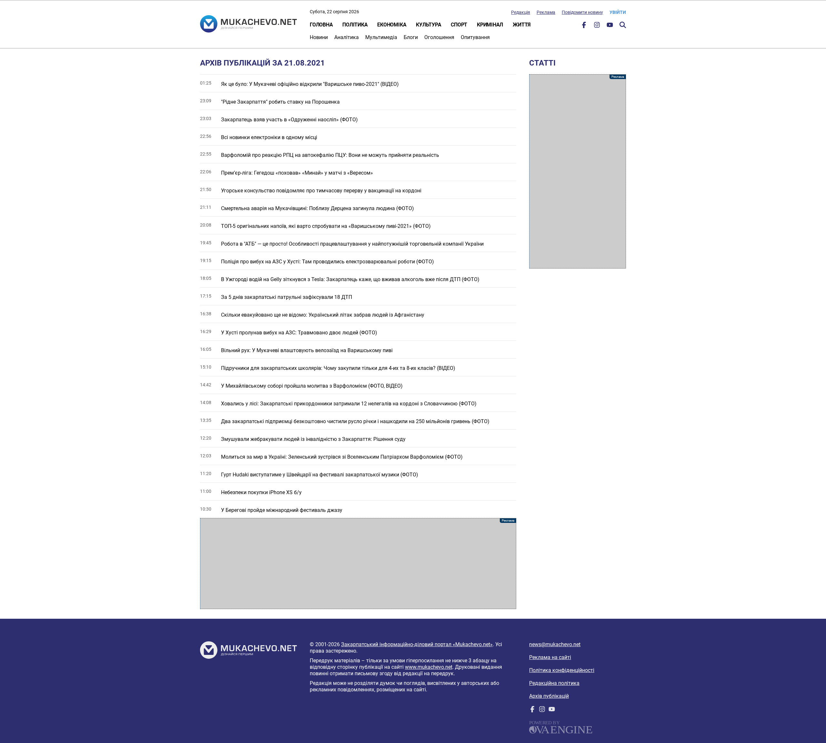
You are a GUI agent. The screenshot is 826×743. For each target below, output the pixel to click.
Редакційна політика (554, 683)
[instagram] (597, 26)
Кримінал (490, 25)
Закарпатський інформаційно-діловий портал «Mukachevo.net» (417, 644)
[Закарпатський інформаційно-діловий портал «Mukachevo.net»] (248, 24)
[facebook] (584, 26)
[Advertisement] (358, 563)
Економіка (391, 25)
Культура (428, 25)
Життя (522, 25)
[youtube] (610, 26)
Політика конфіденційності (561, 670)
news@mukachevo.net (554, 644)
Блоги (411, 37)
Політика (355, 25)
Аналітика (346, 37)
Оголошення (439, 37)
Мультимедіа (381, 37)
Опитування (475, 37)
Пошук (623, 25)
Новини (319, 37)
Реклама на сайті (550, 657)
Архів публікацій (549, 696)
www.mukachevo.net (428, 667)
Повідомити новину (582, 12)
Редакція (520, 12)
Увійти (617, 12)
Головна (321, 25)
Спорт (459, 25)
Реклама (546, 12)
